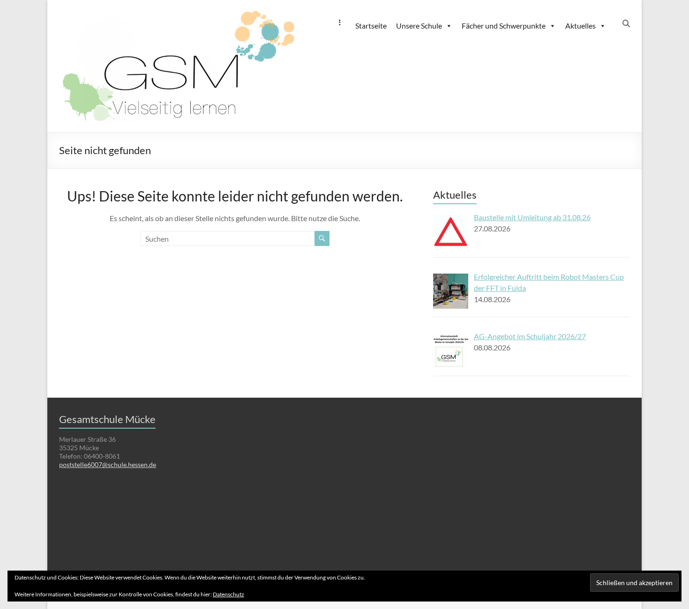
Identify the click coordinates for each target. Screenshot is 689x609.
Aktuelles (580, 25)
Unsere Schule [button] (419, 25)
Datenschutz (228, 594)
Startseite (371, 25)
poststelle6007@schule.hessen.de (107, 464)
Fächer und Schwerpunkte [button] (504, 25)
